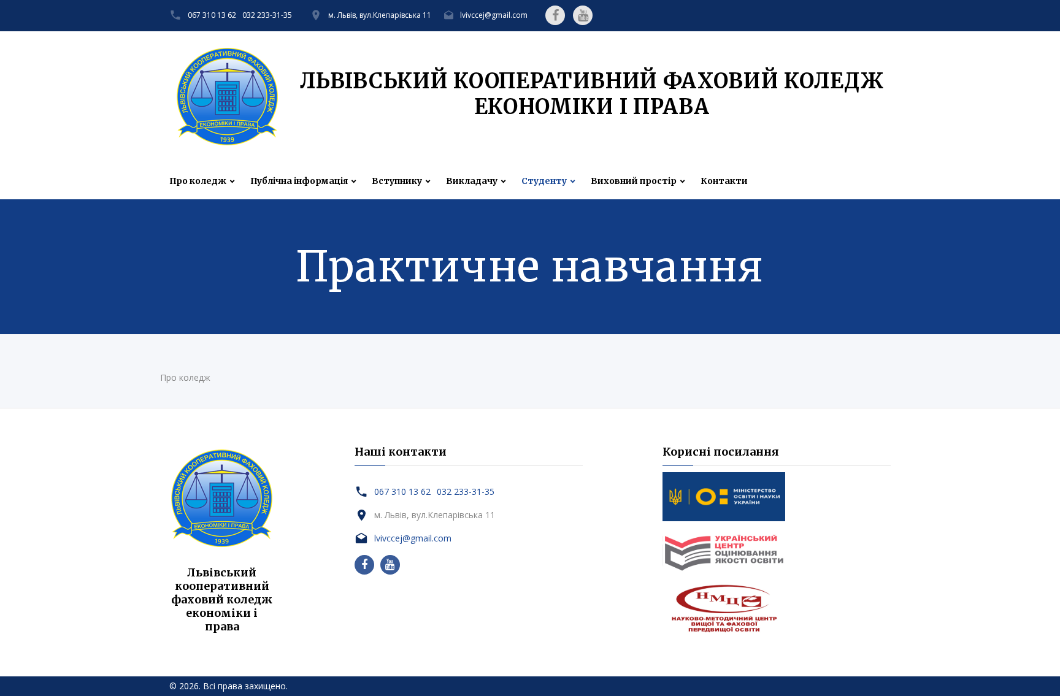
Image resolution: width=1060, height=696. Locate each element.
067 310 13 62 (212, 15)
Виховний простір (634, 181)
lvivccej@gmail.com (494, 15)
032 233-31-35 (267, 15)
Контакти (724, 181)
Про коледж (197, 181)
